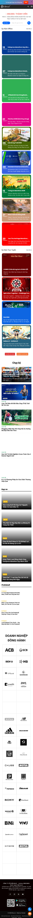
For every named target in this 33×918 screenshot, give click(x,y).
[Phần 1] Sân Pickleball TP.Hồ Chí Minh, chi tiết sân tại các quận (11, 603)
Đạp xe (5, 501)
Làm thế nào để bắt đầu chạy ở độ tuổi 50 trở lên (16, 404)
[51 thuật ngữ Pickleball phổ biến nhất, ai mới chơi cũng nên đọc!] (26, 593)
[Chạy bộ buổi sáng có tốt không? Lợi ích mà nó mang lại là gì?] (16, 537)
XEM (26, 2)
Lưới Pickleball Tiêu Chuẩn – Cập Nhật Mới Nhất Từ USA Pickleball (11, 623)
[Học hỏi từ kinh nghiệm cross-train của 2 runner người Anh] (16, 443)
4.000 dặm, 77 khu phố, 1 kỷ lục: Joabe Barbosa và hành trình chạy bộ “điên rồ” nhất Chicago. (16, 374)
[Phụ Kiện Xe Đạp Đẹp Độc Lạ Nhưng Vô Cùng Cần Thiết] (16, 519)
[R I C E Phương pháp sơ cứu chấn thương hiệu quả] (16, 468)
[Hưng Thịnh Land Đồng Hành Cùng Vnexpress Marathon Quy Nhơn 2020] (16, 555)
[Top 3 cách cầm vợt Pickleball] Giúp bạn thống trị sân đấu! (10, 613)
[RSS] (18, 900)
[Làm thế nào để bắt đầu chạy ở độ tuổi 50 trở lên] (16, 392)
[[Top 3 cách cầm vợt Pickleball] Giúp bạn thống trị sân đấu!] (26, 612)
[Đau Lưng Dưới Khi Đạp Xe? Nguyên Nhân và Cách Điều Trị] (16, 501)
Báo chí (4, 556)
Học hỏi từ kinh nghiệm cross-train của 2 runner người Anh (16, 455)
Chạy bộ (4, 401)
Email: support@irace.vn (16, 891)
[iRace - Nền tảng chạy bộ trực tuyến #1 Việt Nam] (5, 6)
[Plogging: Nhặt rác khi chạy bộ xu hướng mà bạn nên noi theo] (16, 417)
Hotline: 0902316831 (24, 889)
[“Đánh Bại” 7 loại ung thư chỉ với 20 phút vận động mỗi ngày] (16, 573)
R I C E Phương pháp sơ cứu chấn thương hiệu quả (16, 480)
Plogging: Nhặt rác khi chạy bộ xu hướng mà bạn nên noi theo (16, 429)
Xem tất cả (28, 28)
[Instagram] (14, 900)
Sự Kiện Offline (7, 29)
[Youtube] (23, 900)
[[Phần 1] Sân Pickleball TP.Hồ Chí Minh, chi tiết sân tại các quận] (26, 603)
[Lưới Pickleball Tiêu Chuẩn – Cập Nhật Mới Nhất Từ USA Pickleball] (26, 622)
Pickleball (4, 591)
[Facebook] (10, 900)
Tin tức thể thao (8, 370)
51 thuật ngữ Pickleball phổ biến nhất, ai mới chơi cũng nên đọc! (11, 593)
